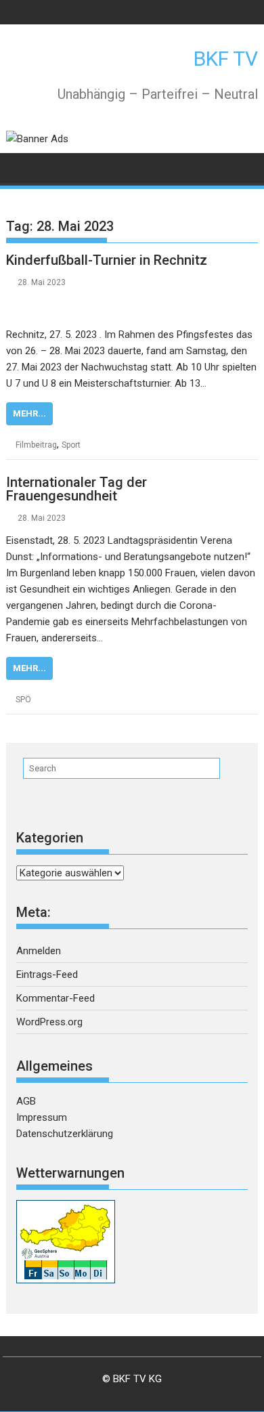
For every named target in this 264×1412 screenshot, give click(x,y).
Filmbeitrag (36, 445)
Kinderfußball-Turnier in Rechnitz (106, 260)
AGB (26, 1101)
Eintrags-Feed (47, 974)
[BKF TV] (19, 167)
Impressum (41, 1117)
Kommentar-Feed (55, 998)
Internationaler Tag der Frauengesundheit (76, 489)
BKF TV (226, 58)
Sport (71, 445)
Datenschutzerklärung (64, 1134)
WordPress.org (49, 1022)
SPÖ (23, 699)
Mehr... (29, 413)
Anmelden (38, 951)
